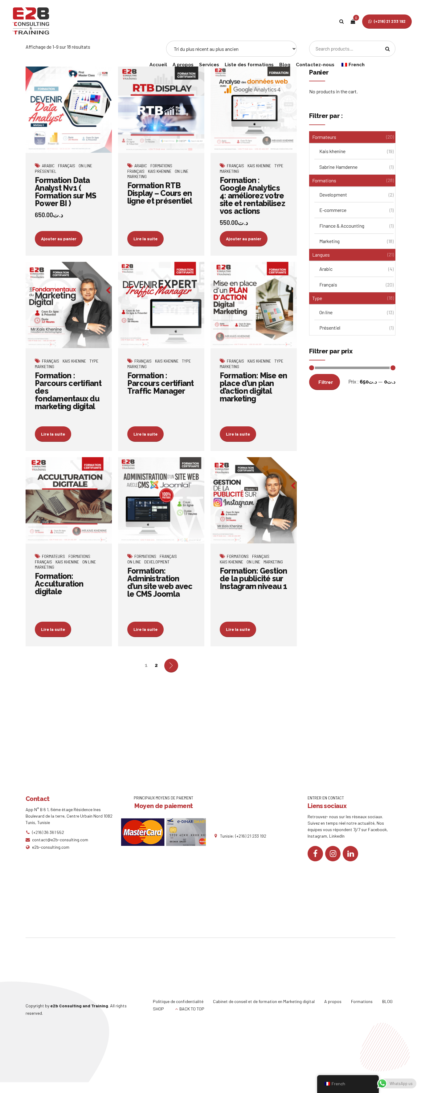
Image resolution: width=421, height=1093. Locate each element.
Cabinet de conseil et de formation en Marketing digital (264, 1001)
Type (278, 165)
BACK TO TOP (191, 1008)
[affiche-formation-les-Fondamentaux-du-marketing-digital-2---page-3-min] (69, 305)
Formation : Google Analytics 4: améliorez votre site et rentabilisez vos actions (252, 196)
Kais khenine (159, 171)
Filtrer (325, 382)
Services (209, 64)
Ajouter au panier (58, 238)
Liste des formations (249, 64)
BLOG (387, 1001)
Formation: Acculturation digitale (59, 583)
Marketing (137, 176)
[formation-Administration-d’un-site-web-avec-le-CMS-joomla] (161, 500)
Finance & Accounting (341, 226)
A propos (183, 64)
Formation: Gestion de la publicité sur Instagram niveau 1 (253, 578)
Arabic (48, 165)
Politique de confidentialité (178, 1001)
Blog (284, 64)
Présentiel (45, 171)
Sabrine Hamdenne (338, 167)
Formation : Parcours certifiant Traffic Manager (160, 383)
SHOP (158, 1008)
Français (66, 165)
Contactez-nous (315, 64)
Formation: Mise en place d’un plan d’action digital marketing (253, 387)
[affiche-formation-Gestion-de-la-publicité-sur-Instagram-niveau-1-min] (254, 500)
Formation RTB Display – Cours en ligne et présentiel (159, 193)
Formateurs (53, 556)
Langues (321, 255)
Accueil (158, 64)
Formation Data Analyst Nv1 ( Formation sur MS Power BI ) (65, 192)
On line (85, 165)
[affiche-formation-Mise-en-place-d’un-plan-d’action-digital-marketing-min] (254, 305)
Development (157, 561)
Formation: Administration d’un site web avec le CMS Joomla (160, 582)
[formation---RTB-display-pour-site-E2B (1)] (161, 110)
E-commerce (332, 210)
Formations (161, 165)
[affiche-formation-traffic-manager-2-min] (161, 305)
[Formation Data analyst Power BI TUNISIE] (69, 110)
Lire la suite (145, 238)
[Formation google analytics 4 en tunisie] (254, 110)
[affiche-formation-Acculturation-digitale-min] (69, 500)
